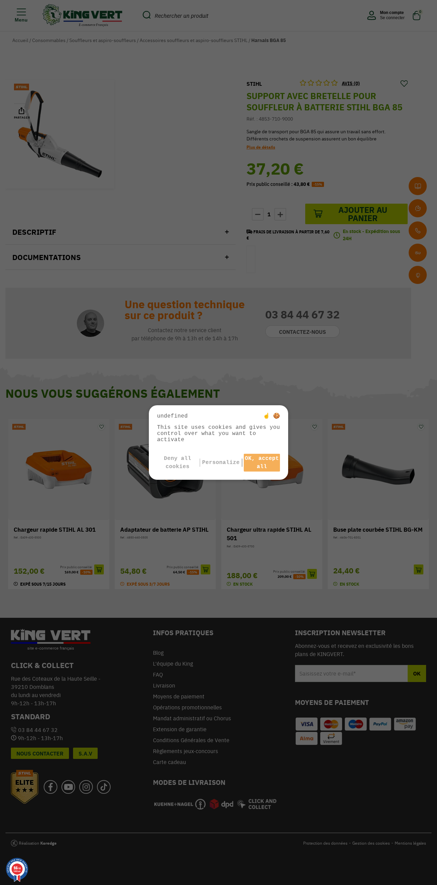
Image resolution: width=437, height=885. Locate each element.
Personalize (221, 463)
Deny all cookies (177, 462)
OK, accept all (262, 462)
